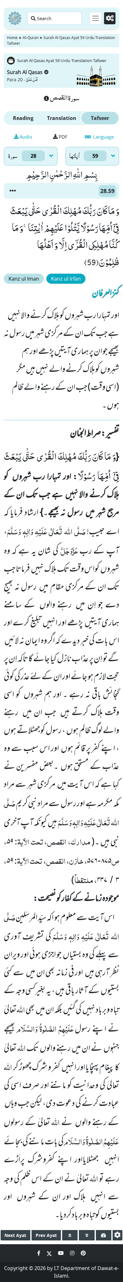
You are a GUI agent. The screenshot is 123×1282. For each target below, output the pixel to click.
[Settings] (109, 18)
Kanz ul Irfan (66, 278)
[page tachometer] (103, 1235)
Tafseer (100, 118)
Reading (23, 118)
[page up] (70, 1235)
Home (12, 37)
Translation (61, 118)
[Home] (15, 18)
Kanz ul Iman (24, 278)
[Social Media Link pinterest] (83, 1253)
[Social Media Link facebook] (39, 1253)
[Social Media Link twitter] (50, 1253)
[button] (13, 191)
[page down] (86, 1235)
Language (103, 137)
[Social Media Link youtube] (61, 1253)
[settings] (117, 1235)
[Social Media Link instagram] (73, 1253)
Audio (26, 137)
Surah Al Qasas (25, 72)
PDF (63, 137)
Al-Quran (30, 37)
